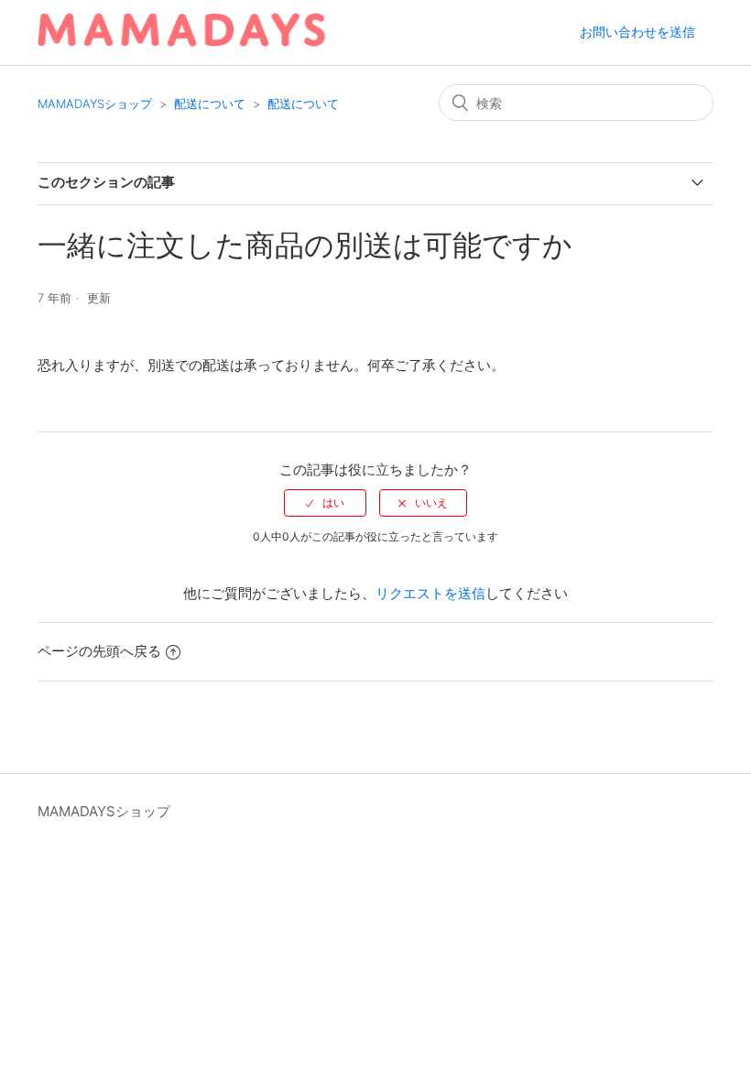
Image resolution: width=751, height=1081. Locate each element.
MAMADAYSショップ (95, 103)
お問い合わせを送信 (637, 31)
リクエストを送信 (430, 593)
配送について (209, 103)
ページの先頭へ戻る (99, 651)
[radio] (325, 503)
